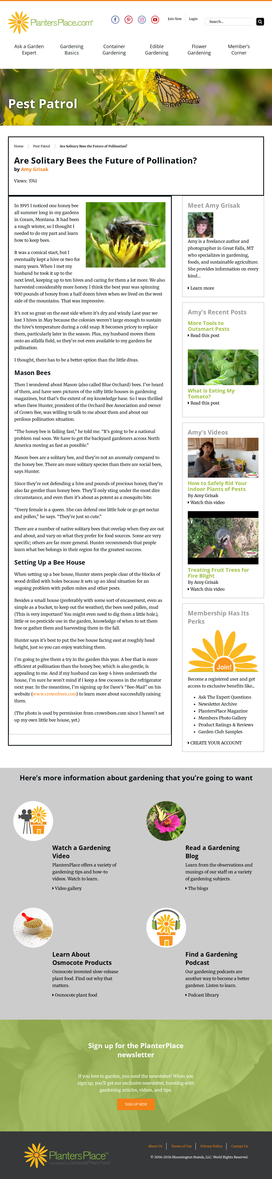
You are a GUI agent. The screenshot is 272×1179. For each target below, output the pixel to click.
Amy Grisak (34, 169)
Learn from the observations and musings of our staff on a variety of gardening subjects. (219, 871)
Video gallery (68, 888)
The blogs (197, 888)
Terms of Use (181, 1146)
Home (18, 146)
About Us (155, 1146)
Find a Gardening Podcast (211, 958)
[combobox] (229, 22)
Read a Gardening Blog (212, 851)
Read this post (204, 335)
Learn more (201, 288)
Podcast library (203, 995)
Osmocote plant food (75, 995)
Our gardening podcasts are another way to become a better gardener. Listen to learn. (217, 978)
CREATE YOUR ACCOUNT (215, 742)
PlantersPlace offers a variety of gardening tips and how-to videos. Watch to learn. (84, 871)
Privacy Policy (211, 1146)
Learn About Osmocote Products (82, 958)
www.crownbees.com (54, 694)
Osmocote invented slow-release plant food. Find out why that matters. (85, 978)
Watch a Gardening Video (81, 851)
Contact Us (239, 1146)
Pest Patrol (41, 146)
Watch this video (206, 502)
